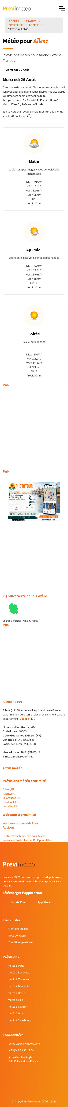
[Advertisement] (34, 426)
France (31, 21)
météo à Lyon (16, 1013)
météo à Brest (16, 992)
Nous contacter (17, 935)
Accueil (14, 21)
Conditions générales (20, 942)
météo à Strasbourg (19, 1020)
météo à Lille (15, 999)
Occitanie (16, 25)
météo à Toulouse (18, 979)
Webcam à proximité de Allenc (21, 823)
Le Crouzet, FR (11, 797)
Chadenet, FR (10, 802)
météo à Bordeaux (19, 972)
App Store (44, 902)
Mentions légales (18, 928)
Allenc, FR (8, 789)
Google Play (18, 902)
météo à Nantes (17, 1006)
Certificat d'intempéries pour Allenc (24, 835)
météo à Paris (16, 965)
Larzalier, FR (10, 806)
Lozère (34, 25)
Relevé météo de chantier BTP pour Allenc (28, 840)
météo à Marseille (18, 986)
